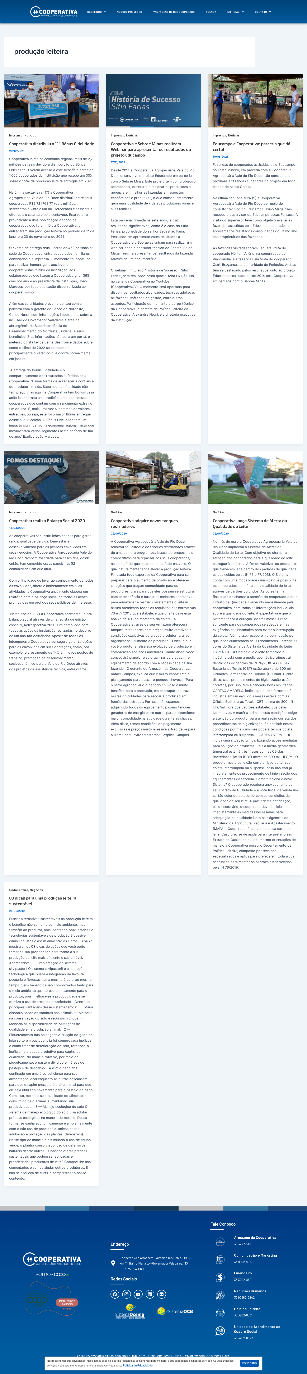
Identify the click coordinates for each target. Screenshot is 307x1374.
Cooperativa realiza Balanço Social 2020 (47, 520)
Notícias (233, 11)
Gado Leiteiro (18, 890)
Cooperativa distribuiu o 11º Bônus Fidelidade (51, 143)
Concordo (249, 1363)
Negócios (36, 890)
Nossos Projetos (129, 11)
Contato (261, 11)
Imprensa (16, 135)
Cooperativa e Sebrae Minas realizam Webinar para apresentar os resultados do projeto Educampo (151, 149)
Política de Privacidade (138, 1365)
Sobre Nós (94, 11)
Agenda (211, 11)
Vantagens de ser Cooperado (174, 11)
